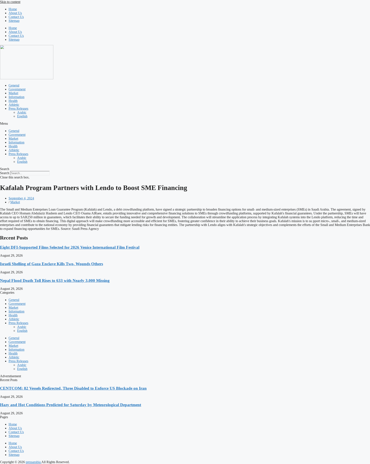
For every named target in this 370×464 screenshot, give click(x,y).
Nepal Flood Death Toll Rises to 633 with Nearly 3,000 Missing (55, 280)
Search (4, 173)
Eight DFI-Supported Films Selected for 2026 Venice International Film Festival (69, 247)
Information (16, 97)
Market (13, 93)
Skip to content (10, 2)
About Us (15, 13)
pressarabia (33, 462)
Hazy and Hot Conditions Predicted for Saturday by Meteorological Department (70, 405)
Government (17, 89)
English (22, 116)
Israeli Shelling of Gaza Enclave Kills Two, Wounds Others (51, 264)
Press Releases (18, 108)
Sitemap (14, 20)
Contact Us (16, 17)
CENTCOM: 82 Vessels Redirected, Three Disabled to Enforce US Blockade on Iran (73, 388)
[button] (185, 124)
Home (13, 9)
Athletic (14, 104)
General (14, 85)
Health (13, 101)
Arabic (21, 112)
